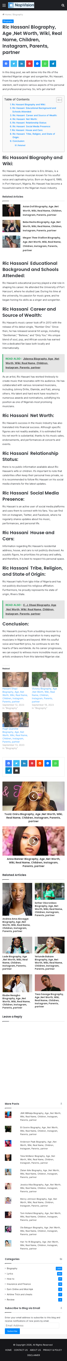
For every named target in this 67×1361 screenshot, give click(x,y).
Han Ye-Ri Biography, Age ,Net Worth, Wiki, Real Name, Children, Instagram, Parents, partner (39, 1245)
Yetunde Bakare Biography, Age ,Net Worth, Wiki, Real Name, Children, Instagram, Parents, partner (49, 962)
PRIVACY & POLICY (52, 1350)
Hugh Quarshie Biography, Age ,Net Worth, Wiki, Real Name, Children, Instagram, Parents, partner (15, 735)
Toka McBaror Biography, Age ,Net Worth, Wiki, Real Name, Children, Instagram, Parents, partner (37, 1159)
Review (10, 1299)
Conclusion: (19, 141)
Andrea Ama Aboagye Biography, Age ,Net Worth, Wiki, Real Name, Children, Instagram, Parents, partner (16, 925)
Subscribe (12, 1331)
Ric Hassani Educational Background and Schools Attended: (34, 110)
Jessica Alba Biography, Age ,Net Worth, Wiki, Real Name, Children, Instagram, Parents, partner (40, 1188)
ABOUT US (35, 1350)
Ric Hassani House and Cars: (27, 130)
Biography (18, 14)
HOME (8, 1350)
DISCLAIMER (33, 1355)
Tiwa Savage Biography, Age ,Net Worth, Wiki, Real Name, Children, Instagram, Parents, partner (49, 1000)
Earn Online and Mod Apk (20, 1289)
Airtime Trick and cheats (19, 1294)
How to (10, 1279)
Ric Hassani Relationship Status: (29, 122)
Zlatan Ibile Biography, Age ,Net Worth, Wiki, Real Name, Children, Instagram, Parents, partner (40, 1173)
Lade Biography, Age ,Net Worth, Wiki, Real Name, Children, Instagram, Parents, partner (15, 962)
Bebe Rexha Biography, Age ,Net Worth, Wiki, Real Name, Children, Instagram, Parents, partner (42, 226)
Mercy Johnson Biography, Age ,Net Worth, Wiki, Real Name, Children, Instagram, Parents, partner (38, 1202)
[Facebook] (8, 763)
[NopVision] (21, 5)
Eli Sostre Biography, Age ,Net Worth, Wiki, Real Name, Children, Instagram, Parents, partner (39, 1131)
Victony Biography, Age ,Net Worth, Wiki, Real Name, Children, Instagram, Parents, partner (44, 695)
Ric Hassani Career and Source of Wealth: (35, 115)
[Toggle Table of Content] (57, 100)
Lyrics (10, 1273)
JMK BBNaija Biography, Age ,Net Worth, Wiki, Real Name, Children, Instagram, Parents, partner (40, 1116)
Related (21, 145)
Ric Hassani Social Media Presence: (32, 126)
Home (7, 14)
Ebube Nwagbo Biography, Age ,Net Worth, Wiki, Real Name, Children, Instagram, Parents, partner (16, 1001)
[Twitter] (16, 763)
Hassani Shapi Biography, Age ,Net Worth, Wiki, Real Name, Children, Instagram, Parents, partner (15, 695)
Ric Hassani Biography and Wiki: (29, 104)
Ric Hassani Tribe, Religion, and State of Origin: (34, 136)
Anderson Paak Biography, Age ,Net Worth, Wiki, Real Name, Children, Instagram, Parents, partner (38, 1145)
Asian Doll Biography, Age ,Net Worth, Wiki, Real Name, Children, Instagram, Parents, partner (42, 211)
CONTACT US (21, 1350)
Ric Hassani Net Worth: (25, 119)
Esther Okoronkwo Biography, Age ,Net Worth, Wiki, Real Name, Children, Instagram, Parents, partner (49, 909)
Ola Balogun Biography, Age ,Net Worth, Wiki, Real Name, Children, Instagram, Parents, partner (40, 1231)
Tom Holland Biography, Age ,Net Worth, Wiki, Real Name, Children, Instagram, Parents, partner (40, 1216)
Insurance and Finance (19, 1284)
